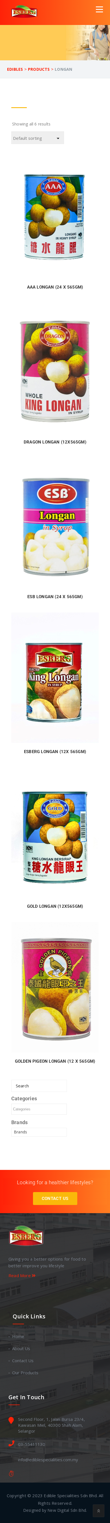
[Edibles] (25, 12)
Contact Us (55, 1198)
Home (18, 1336)
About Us (21, 1348)
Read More (20, 1275)
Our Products (25, 1372)
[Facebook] (52, 1291)
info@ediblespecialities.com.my (48, 1459)
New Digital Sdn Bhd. (67, 1510)
